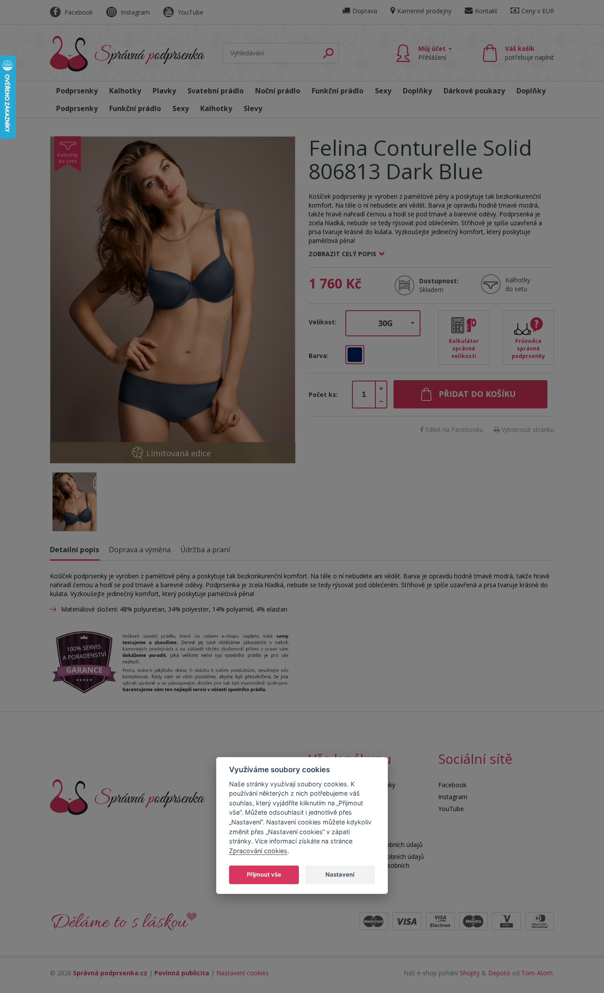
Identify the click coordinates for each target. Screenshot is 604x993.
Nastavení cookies (242, 973)
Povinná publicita (181, 973)
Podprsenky (77, 91)
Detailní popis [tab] (74, 549)
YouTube (189, 12)
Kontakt (486, 11)
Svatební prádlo (215, 91)
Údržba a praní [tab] (205, 549)
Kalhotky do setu (517, 284)
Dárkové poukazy (474, 91)
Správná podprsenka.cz (110, 973)
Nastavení (339, 874)
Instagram (134, 12)
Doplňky (417, 91)
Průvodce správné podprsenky (528, 348)
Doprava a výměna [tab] (140, 549)
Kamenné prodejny (424, 11)
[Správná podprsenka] (127, 796)
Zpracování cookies (258, 850)
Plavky (164, 91)
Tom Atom (537, 973)
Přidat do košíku (477, 394)
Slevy (253, 108)
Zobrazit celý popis (342, 254)
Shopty (470, 973)
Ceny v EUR (537, 11)
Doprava (364, 11)
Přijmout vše (264, 874)
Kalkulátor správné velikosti (464, 348)
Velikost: (322, 322)
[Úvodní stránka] (127, 54)
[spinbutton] (364, 394)
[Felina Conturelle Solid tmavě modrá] (172, 299)
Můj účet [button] (432, 53)
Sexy (383, 91)
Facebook (78, 12)
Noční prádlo (277, 91)
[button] (383, 323)
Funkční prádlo (337, 91)
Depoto (499, 973)
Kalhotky (125, 91)
